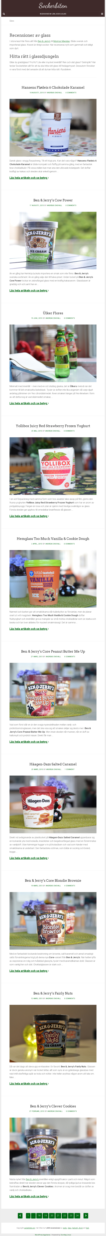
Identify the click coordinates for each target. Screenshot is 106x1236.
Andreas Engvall (54, 93)
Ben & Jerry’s (44, 41)
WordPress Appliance (42, 1235)
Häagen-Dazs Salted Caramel (53, 764)
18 (39, 1215)
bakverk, (75, 1228)
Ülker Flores (53, 313)
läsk (87, 1228)
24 (77, 1215)
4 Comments (69, 886)
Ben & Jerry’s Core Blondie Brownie (53, 881)
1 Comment (70, 769)
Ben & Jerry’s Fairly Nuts (53, 993)
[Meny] (102, 14)
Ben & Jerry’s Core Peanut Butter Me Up (53, 651)
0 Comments (71, 93)
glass (69, 1228)
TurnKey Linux (66, 1235)
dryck (81, 1228)
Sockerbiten (53, 5)
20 (52, 1215)
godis (65, 1228)
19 (45, 1215)
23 (71, 1215)
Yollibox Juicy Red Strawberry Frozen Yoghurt (53, 426)
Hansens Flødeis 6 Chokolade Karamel (53, 87)
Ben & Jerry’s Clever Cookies (53, 1106)
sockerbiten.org (29, 1228)
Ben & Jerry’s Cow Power (53, 200)
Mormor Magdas (61, 41)
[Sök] (4, 14)
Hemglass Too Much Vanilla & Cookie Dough (53, 539)
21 (58, 1215)
